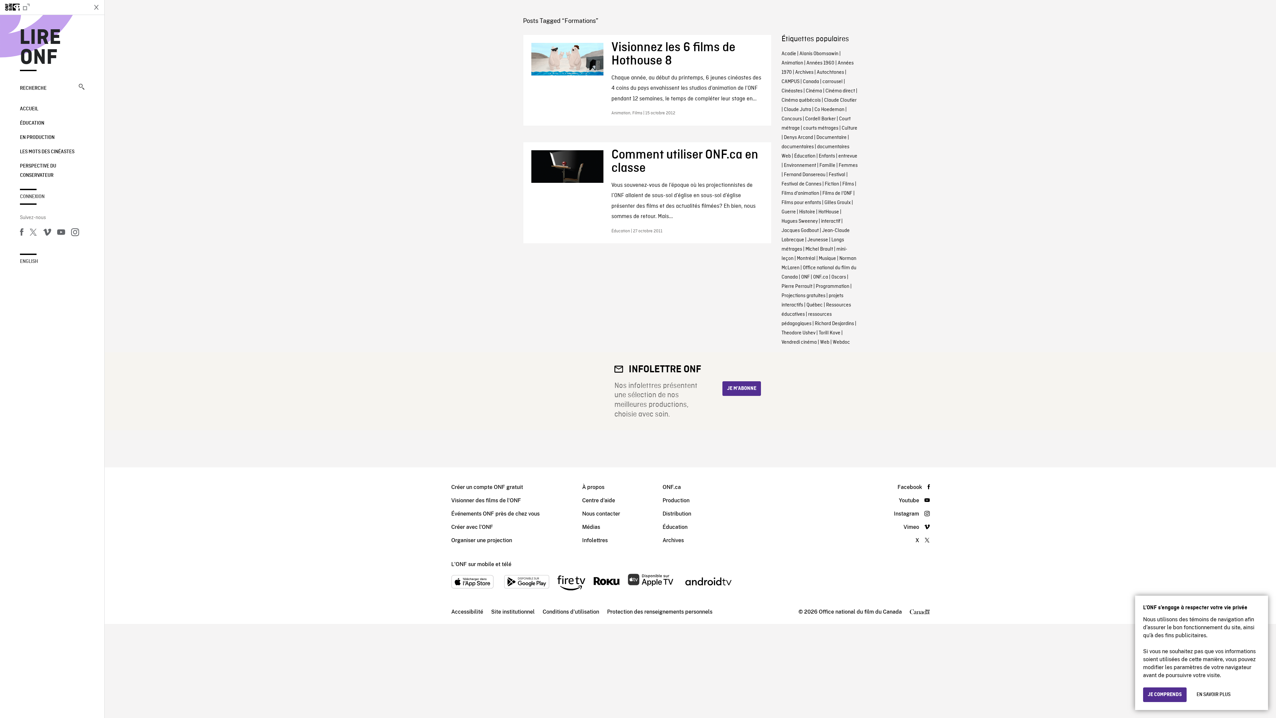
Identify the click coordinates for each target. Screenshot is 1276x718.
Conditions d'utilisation (571, 612)
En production (37, 137)
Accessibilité (467, 612)
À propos (593, 487)
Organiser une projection (481, 540)
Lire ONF (40, 48)
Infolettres (595, 540)
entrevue (847, 156)
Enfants (827, 156)
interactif (830, 221)
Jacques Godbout (800, 230)
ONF (805, 277)
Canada (811, 81)
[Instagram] (75, 233)
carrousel (832, 81)
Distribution (677, 514)
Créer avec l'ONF (472, 527)
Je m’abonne (741, 388)
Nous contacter (601, 514)
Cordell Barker (820, 119)
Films (848, 184)
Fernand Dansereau (804, 175)
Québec (814, 305)
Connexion (32, 196)
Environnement (800, 165)
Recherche (33, 88)
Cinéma (814, 91)
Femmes (848, 165)
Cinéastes (792, 91)
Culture (849, 128)
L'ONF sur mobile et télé (481, 564)
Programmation (832, 286)
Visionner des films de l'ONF (486, 500)
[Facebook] (21, 233)
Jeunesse (817, 240)
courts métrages (820, 128)
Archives (804, 72)
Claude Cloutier (840, 100)
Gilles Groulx (837, 202)
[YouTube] (61, 233)
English (29, 261)
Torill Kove (829, 333)
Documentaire (831, 137)
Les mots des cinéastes (47, 152)
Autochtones (830, 72)
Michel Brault (819, 249)
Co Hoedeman (829, 109)
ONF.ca (820, 277)
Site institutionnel (513, 612)
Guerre (789, 212)
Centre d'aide (598, 500)
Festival (837, 175)
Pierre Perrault (797, 286)
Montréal (806, 258)
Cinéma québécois (801, 100)
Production (676, 500)
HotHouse (828, 212)
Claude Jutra (797, 109)
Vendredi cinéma (799, 342)
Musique (827, 258)
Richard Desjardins (834, 323)
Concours (792, 119)
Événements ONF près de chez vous (495, 514)
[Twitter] (33, 233)
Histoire (807, 212)
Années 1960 (820, 63)
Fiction (832, 184)
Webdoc (841, 342)
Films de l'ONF (837, 193)
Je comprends (1165, 694)
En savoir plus (1213, 694)
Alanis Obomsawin (818, 54)
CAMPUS (790, 81)
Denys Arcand (798, 137)
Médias (591, 527)
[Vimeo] (47, 233)
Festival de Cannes (801, 184)
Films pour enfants (801, 202)
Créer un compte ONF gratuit (487, 487)
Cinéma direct (840, 91)
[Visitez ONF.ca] (44, 7)
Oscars (838, 277)
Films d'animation (800, 193)
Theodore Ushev (798, 333)
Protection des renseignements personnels (659, 612)
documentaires (798, 147)
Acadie (789, 54)
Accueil (29, 109)
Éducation (32, 123)
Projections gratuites (803, 296)
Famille (827, 165)
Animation (792, 63)
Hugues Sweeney (800, 221)
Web (824, 342)
